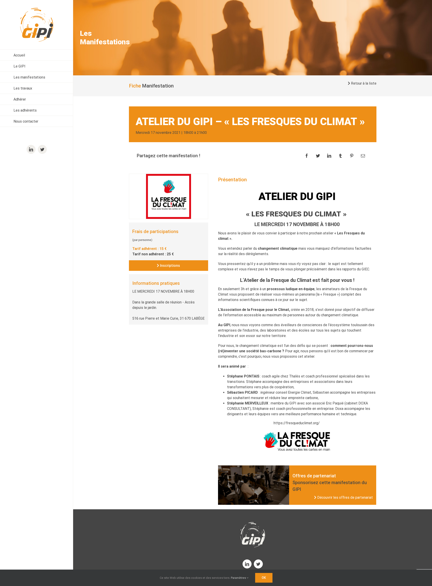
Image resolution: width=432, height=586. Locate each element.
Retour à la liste (363, 83)
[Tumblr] (340, 155)
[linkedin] (247, 563)
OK (264, 577)
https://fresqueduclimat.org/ (297, 423)
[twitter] (258, 563)
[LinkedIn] (329, 155)
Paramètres (239, 577)
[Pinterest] (351, 155)
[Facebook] (306, 155)
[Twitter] (317, 155)
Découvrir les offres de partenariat (344, 497)
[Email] (362, 155)
